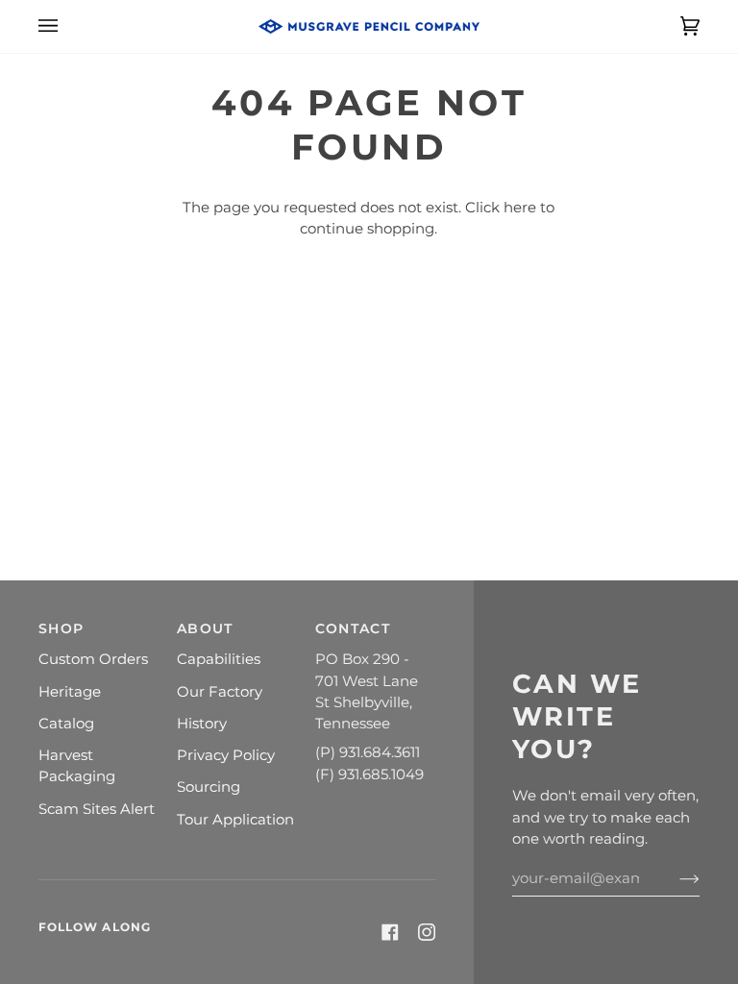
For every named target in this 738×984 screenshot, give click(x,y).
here (520, 207)
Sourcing (208, 787)
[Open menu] (67, 26)
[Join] (674, 878)
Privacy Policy (226, 755)
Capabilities (218, 659)
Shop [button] (61, 628)
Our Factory (219, 692)
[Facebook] (390, 932)
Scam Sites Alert (96, 809)
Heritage (69, 692)
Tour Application (235, 819)
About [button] (205, 628)
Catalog (66, 723)
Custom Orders (93, 659)
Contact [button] (352, 628)
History (202, 723)
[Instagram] (426, 932)
